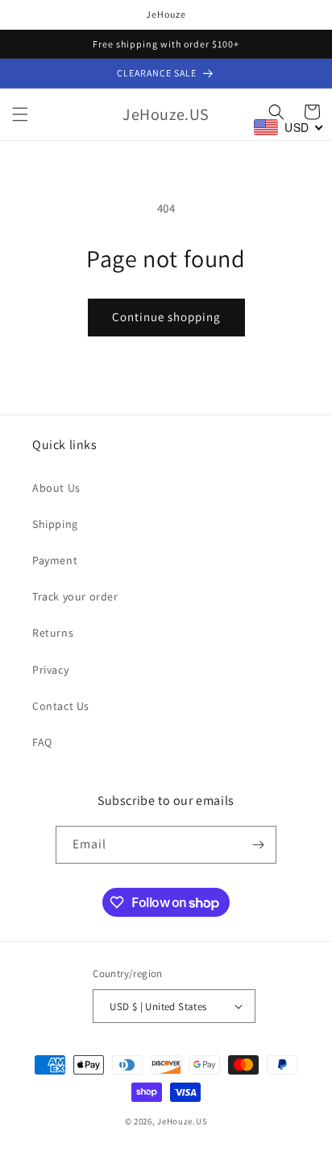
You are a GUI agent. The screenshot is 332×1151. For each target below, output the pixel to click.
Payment (54, 560)
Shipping (55, 524)
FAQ (42, 742)
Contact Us (60, 706)
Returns (52, 632)
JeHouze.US (182, 1121)
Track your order (75, 596)
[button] (20, 114)
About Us (56, 488)
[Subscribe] (258, 845)
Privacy (50, 669)
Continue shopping (166, 316)
